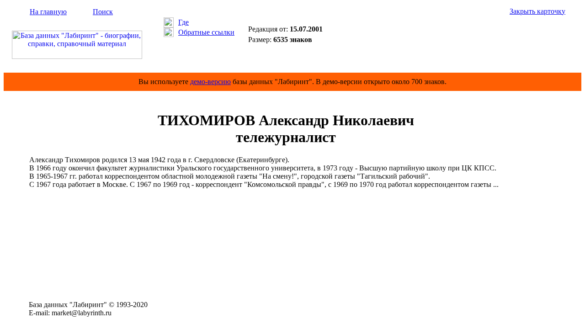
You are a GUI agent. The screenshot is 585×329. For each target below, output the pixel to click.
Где (183, 22)
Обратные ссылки (206, 32)
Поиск (103, 12)
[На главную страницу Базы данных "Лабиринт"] (77, 56)
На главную (48, 12)
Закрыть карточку (537, 11)
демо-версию (210, 81)
